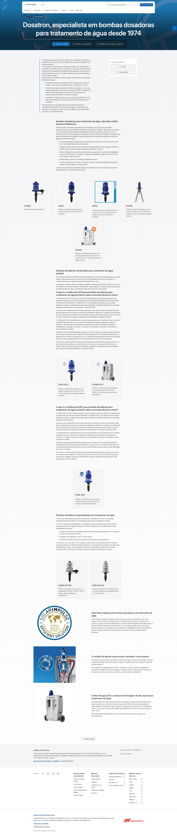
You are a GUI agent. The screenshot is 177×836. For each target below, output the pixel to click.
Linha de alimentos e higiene (80, 791)
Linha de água (78, 787)
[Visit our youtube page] (58, 773)
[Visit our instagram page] (53, 773)
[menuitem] (28, 10)
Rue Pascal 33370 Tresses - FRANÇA (46, 761)
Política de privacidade (40, 823)
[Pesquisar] (109, 4)
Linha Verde (77, 784)
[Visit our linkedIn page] (48, 773)
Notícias (111, 779)
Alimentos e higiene (97, 790)
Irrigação (94, 782)
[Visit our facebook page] (43, 773)
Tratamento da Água (96, 786)
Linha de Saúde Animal (79, 780)
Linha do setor (78, 795)
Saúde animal (95, 779)
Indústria (94, 793)
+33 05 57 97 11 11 (67, 761)
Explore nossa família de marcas (44, 815)
